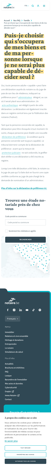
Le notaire (9, 348)
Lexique (8, 375)
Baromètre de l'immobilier (16, 379)
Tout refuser (25, 448)
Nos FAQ (16, 20)
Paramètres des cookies (25, 454)
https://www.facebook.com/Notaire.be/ (8, 310)
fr (26, 6)
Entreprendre (10, 344)
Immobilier (9, 332)
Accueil (7, 20)
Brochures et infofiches (14, 368)
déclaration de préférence (14, 137)
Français (11, 319)
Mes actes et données (14, 383)
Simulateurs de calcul (14, 352)
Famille (27, 20)
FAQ (6, 372)
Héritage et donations (14, 340)
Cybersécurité (11, 387)
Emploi (8, 391)
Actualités (9, 364)
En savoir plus (11, 441)
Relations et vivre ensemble (16, 336)
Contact (8, 399)
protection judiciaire (11, 152)
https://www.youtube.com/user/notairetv (27, 310)
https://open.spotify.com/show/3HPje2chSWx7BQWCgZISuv (40, 310)
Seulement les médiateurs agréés (22, 231)
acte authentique (10, 105)
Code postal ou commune (15, 216)
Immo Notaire (10, 395)
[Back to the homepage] (9, 5)
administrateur (25, 97)
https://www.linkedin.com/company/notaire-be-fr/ (21, 310)
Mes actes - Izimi (38, 6)
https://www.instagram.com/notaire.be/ (14, 310)
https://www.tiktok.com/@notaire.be (33, 310)
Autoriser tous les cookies (25, 461)
